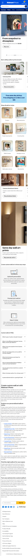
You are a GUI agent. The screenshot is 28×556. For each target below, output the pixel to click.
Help (3, 523)
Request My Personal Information (10, 550)
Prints (13, 9)
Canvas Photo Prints (9, 444)
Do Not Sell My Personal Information (11, 548)
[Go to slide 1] (9, 55)
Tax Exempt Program (7, 533)
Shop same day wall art (10, 257)
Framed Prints (7, 441)
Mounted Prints (8, 451)
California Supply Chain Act (9, 546)
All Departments (6, 511)
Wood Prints (7, 448)
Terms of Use (5, 538)
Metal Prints (7, 434)
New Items (3, 9)
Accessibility (5, 531)
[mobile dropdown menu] (2, 2)
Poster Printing (8, 423)
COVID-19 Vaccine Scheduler (9, 526)
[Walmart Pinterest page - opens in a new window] (8, 507)
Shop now (6, 46)
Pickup (8, 9)
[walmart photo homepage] (12, 2)
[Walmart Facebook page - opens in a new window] (3, 507)
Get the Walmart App (7, 536)
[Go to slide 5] (20, 55)
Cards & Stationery (20, 9)
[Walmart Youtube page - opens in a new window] (11, 507)
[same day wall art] (14, 224)
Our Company (5, 519)
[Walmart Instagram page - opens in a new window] (14, 507)
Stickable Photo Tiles (9, 428)
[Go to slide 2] (12, 55)
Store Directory (6, 514)
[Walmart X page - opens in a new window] (6, 507)
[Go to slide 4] (18, 55)
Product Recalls (6, 528)
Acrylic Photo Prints (9, 437)
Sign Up (21, 502)
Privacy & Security (6, 541)
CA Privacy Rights (6, 543)
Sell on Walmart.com (7, 521)
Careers (4, 516)
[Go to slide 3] (15, 55)
